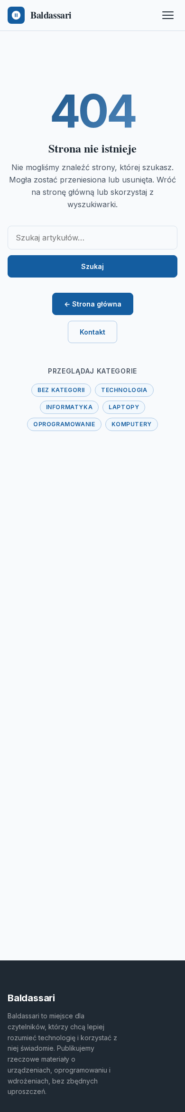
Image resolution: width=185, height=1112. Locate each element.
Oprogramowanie (64, 424)
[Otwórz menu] (167, 15)
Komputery (131, 424)
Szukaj (92, 266)
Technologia (124, 389)
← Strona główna (92, 304)
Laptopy (124, 407)
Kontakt (92, 332)
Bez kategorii (61, 389)
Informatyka (69, 407)
